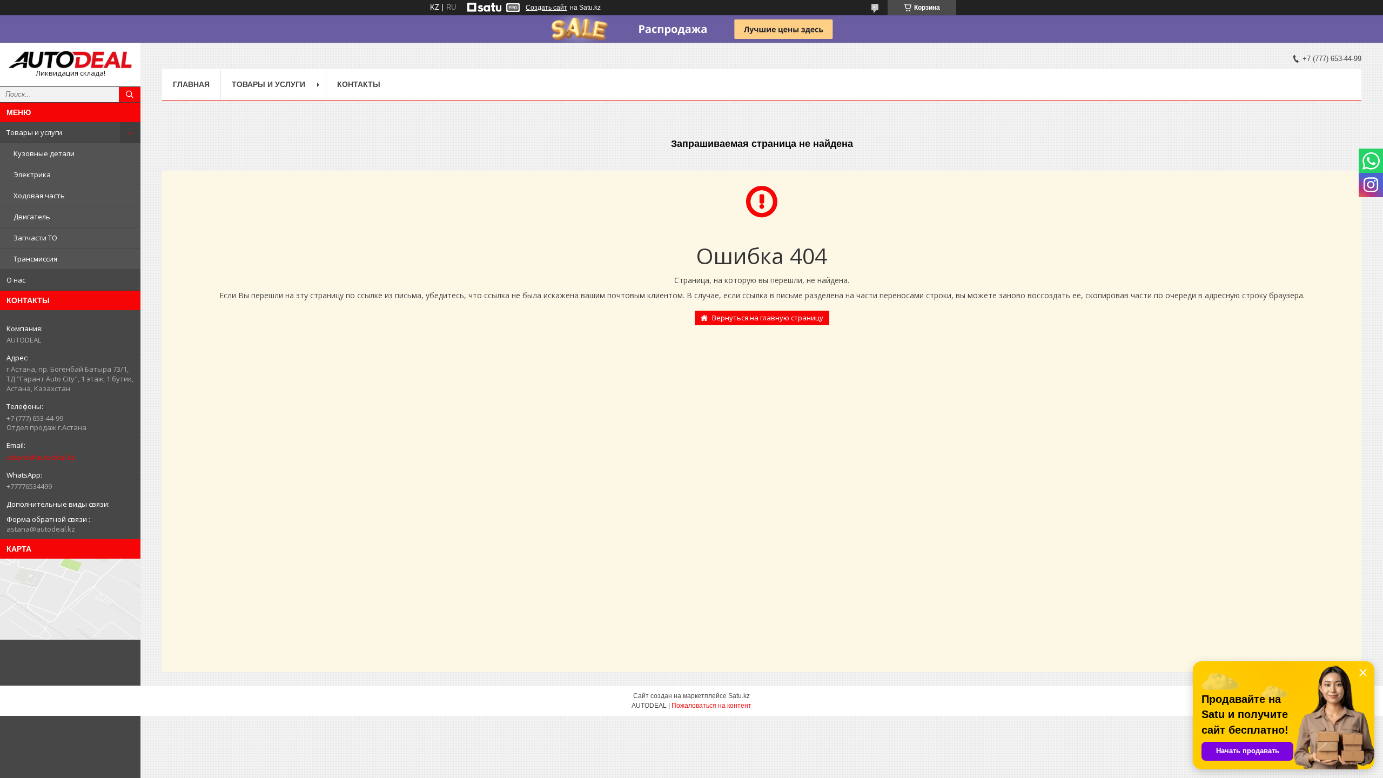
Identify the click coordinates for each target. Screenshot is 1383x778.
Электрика (32, 174)
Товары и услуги (34, 132)
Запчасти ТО (35, 238)
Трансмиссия (35, 259)
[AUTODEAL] (70, 60)
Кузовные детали (44, 153)
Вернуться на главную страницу (767, 318)
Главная (191, 84)
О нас (15, 280)
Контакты (358, 84)
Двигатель (32, 217)
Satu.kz (739, 696)
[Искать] (129, 94)
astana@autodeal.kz (40, 457)
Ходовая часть (39, 195)
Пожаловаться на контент (711, 705)
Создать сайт (546, 7)
